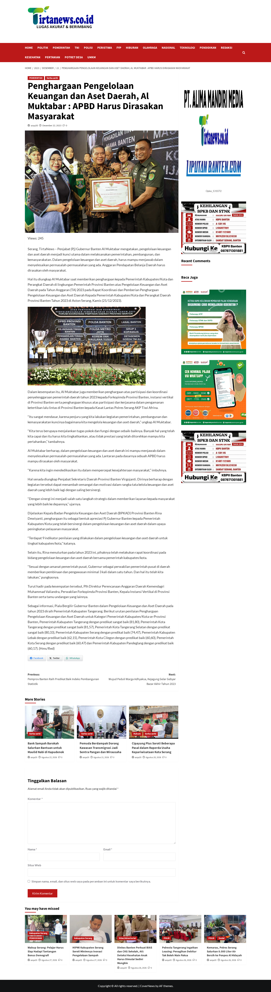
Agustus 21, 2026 (101, 757)
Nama (32, 849)
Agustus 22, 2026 (49, 757)
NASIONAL (168, 48)
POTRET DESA (74, 57)
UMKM (91, 57)
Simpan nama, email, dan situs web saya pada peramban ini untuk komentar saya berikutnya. (91, 881)
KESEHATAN (32, 57)
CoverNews (147, 986)
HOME (29, 48)
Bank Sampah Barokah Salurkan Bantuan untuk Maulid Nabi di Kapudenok (46, 748)
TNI (77, 48)
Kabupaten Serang (38, 933)
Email (107, 849)
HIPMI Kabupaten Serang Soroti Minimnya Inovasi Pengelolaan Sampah (87, 951)
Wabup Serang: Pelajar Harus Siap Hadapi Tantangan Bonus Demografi (46, 951)
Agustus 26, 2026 (139, 968)
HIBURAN (132, 48)
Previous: (63, 679)
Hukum (137, 733)
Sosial (221, 938)
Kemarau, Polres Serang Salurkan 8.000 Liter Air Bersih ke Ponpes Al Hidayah (224, 951)
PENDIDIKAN (208, 48)
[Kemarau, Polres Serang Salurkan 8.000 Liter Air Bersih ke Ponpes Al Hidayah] (225, 929)
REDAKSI (226, 48)
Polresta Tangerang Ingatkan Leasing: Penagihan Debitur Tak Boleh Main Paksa (180, 951)
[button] (244, 52)
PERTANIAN (52, 57)
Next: (142, 679)
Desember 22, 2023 (51, 125)
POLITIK (42, 48)
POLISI (88, 48)
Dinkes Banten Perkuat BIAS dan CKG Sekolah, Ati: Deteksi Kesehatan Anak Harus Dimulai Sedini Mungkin (134, 955)
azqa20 (34, 125)
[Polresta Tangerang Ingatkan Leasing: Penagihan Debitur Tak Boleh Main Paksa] (180, 929)
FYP (119, 48)
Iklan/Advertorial (127, 938)
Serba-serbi (52, 78)
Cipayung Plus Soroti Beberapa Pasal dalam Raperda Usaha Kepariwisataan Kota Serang (153, 748)
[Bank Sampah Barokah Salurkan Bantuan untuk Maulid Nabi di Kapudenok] (49, 722)
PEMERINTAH (61, 48)
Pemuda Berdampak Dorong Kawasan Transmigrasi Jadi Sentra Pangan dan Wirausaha (100, 748)
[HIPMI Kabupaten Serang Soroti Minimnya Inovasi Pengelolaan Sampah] (91, 929)
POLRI (167, 938)
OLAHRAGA (150, 48)
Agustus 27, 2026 (49, 960)
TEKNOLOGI (187, 48)
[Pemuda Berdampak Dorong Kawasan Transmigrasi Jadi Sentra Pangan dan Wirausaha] (101, 722)
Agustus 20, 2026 (153, 757)
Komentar (35, 798)
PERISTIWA (104, 48)
